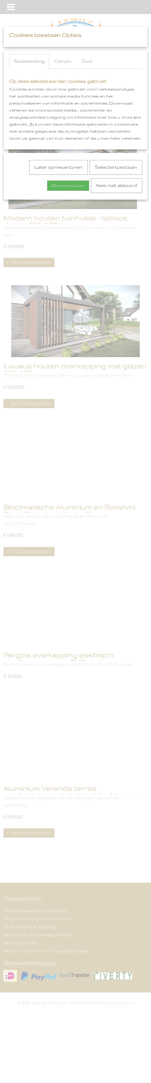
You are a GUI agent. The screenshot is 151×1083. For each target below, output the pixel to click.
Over (87, 61)
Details (63, 61)
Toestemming (29, 61)
